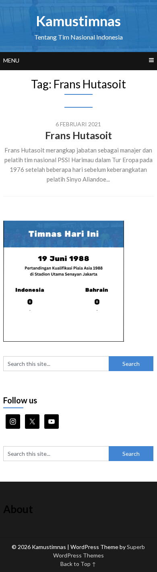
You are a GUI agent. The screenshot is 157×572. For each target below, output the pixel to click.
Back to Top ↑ (78, 563)
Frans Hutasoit (78, 135)
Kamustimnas (78, 20)
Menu (11, 60)
